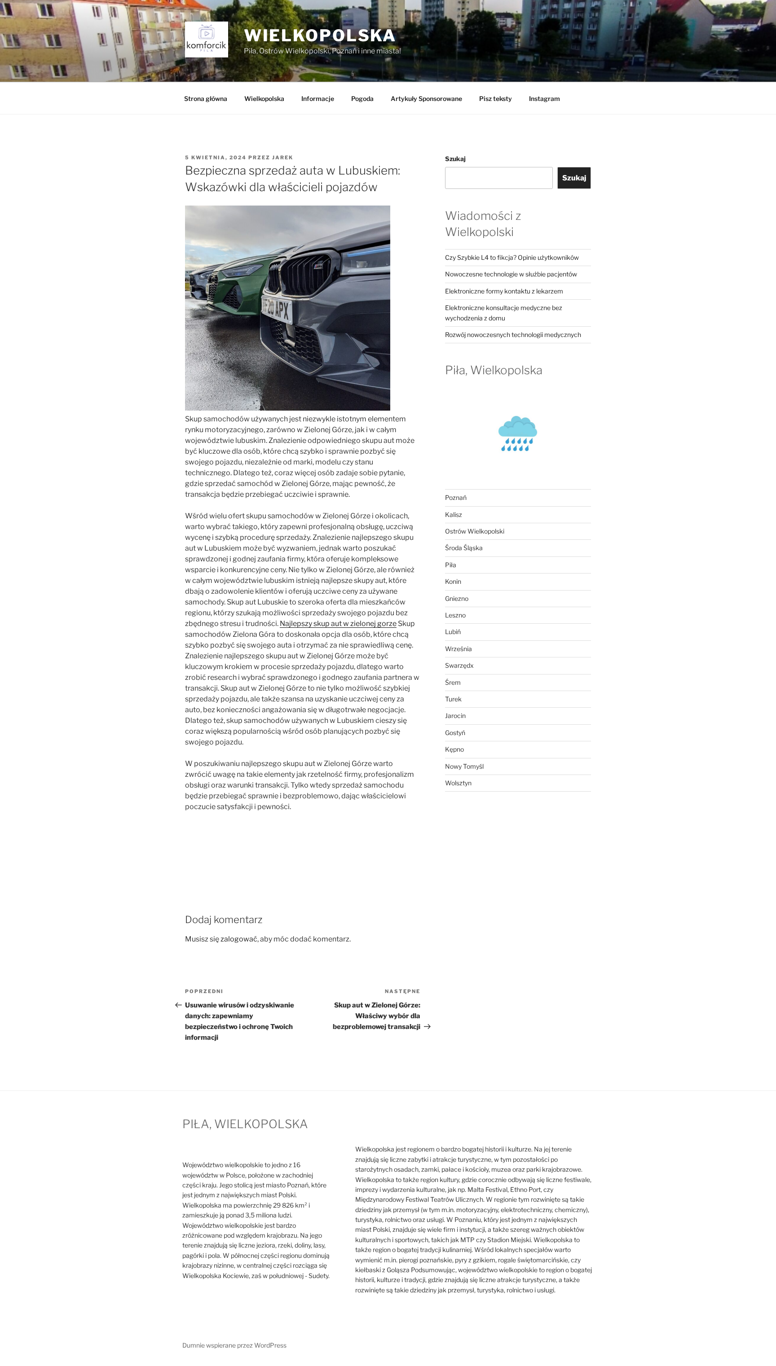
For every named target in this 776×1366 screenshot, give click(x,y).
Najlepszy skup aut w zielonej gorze (338, 623)
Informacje (317, 98)
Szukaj (455, 158)
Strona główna (205, 98)
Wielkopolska (264, 98)
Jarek (282, 157)
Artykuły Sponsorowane (426, 98)
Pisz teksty (495, 98)
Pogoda (362, 98)
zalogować (238, 939)
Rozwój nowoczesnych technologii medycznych (513, 334)
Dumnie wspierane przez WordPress (234, 1345)
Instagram (544, 98)
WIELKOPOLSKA (320, 35)
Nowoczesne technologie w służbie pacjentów (511, 274)
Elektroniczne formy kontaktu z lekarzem (504, 291)
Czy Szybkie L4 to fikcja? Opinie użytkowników (512, 257)
